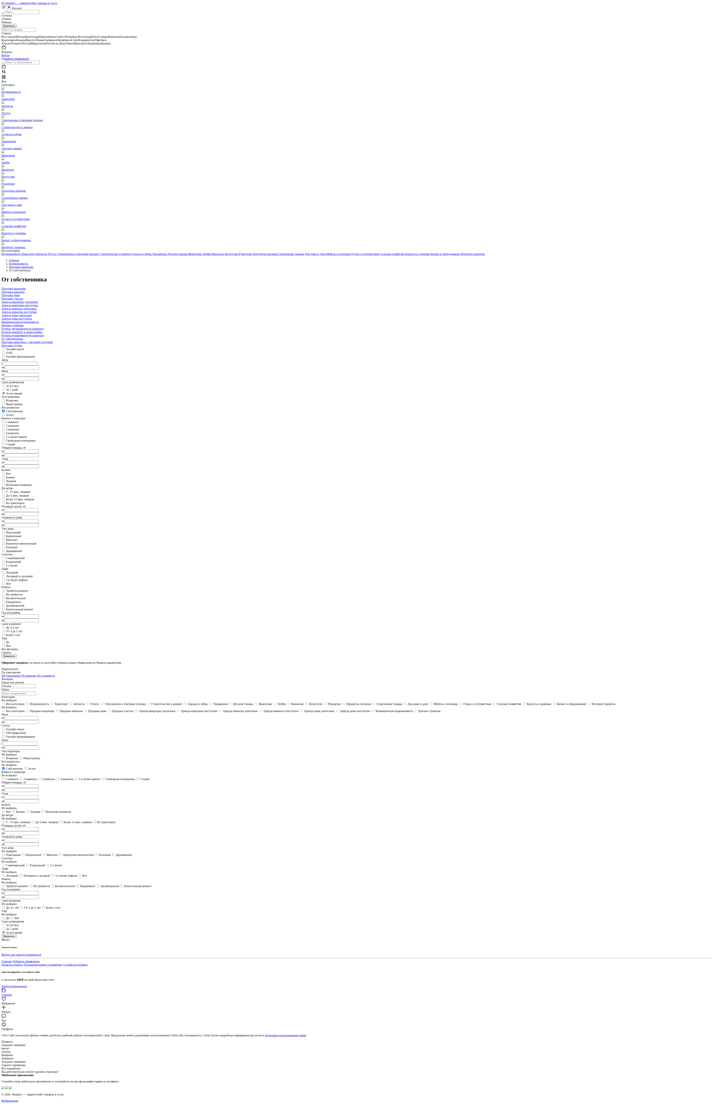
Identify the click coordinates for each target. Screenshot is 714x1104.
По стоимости (46, 675)
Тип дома (7, 847)
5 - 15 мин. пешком (18, 491)
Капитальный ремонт (19, 609)
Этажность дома (11, 836)
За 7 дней (12, 389)
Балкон (10, 477)
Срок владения (10, 900)
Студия (10, 444)
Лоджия (11, 481)
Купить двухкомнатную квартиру (22, 328)
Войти (5, 55)
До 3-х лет (12, 627)
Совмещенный (15, 558)
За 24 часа (12, 386)
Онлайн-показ (15, 349)
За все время (14, 393)
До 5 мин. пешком (17, 495)
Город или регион (12, 682)
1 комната (12, 422)
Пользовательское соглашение (43, 964)
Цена (4, 714)
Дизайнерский (15, 605)
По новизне (28, 675)
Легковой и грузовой (19, 576)
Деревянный (14, 551)
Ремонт (6, 879)
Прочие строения (12, 325)
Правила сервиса (12, 964)
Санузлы (7, 858)
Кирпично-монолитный (21, 543)
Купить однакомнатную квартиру (22, 335)
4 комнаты (12, 433)
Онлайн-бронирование (20, 356)
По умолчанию (11, 675)
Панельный (13, 532)
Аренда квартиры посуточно (19, 305)
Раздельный (13, 561)
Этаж (4, 793)
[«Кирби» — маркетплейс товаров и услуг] (29, 3)
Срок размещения (12, 921)
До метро (7, 815)
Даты (4, 740)
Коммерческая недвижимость (20, 322)
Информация (9, 1100)
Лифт (4, 868)
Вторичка (12, 400)
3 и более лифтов (17, 580)
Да (7, 642)
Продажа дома (10, 295)
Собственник (14, 411)
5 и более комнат (16, 436)
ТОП (9, 352)
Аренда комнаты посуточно (19, 312)
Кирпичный (13, 536)
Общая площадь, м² (13, 782)
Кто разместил (10, 761)
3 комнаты (12, 429)
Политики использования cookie (285, 1035)
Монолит (12, 539)
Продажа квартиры (13, 288)
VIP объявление (16, 733)
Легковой (12, 572)
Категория (8, 696)
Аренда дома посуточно (16, 318)
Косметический (16, 598)
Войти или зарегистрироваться (21, 954)
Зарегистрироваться (14, 986)
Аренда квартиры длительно (19, 302)
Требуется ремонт (17, 590)
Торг (4, 911)
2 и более (12, 565)
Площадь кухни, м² (13, 825)
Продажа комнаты (13, 291)
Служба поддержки (75, 964)
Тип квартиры (10, 751)
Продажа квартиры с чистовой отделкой (27, 342)
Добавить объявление (15, 58)
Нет (8, 473)
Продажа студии (11, 345)
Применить (9, 26)
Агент (10, 415)
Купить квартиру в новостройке (21, 332)
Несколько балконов (19, 484)
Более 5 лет (13, 635)
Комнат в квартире (13, 772)
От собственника (12, 338)
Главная (6, 961)
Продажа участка (12, 298)
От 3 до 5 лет (14, 631)
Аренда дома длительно (16, 315)
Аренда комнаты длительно (19, 308)
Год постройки (10, 889)
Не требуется (14, 594)
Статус (5, 725)
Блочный (11, 547)
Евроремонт (13, 601)
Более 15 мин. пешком (20, 499)
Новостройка (14, 404)
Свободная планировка (21, 440)
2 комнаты (12, 425)
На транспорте (15, 503)
